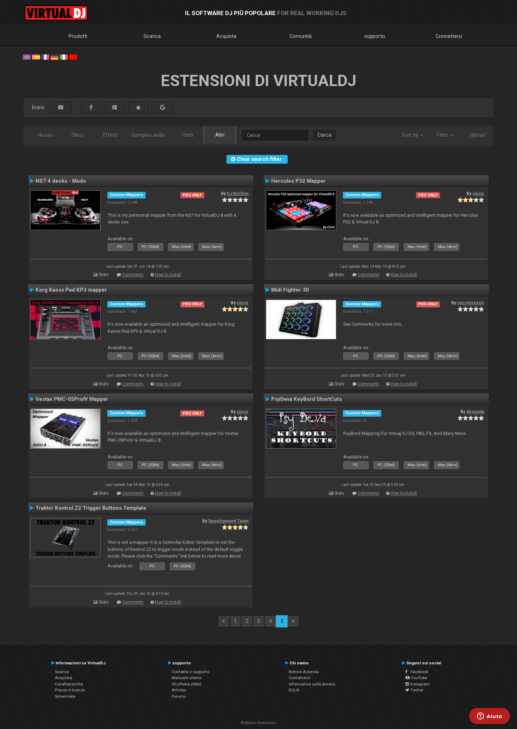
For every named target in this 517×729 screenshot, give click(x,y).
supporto (374, 36)
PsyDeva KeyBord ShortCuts (306, 399)
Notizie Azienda (304, 671)
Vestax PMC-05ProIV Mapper (72, 399)
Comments (132, 274)
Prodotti (78, 36)
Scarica (152, 36)
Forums (179, 696)
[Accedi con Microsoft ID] (114, 108)
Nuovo (45, 135)
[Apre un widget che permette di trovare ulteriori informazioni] (489, 716)
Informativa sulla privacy (312, 684)
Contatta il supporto (190, 671)
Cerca (324, 135)
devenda (475, 411)
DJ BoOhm (237, 193)
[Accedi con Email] (61, 108)
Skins (77, 135)
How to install (168, 274)
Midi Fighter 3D (290, 290)
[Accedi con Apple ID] (138, 108)
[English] (27, 56)
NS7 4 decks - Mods (61, 181)
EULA (294, 690)
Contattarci (299, 677)
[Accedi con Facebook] (91, 108)
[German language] (54, 56)
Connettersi (449, 36)
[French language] (45, 56)
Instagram (419, 684)
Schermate (65, 696)
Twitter (416, 690)
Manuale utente (186, 677)
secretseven (470, 302)
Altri (219, 135)
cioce (478, 193)
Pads (187, 135)
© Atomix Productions (258, 723)
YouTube (418, 677)
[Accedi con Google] (162, 108)
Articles (179, 690)
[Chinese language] (73, 56)
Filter (443, 135)
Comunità (300, 36)
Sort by (411, 135)
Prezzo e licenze (70, 690)
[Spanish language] (36, 56)
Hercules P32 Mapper (298, 181)
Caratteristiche (69, 684)
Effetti (110, 135)
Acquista (226, 36)
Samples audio (149, 135)
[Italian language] (64, 56)
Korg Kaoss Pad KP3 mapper (71, 290)
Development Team (228, 521)
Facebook (417, 671)
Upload (477, 135)
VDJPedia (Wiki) (187, 684)
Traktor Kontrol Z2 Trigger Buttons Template (91, 508)
